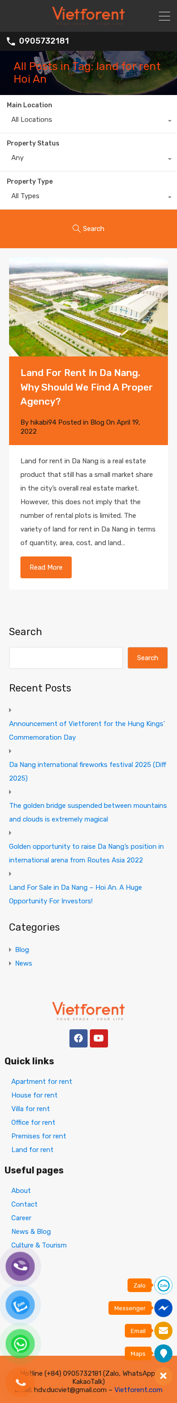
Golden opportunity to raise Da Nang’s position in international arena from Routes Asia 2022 (86, 853)
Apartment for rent (41, 1081)
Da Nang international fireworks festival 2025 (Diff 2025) (87, 771)
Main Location (29, 105)
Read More (46, 567)
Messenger (130, 1308)
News (23, 963)
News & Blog (31, 1232)
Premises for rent (38, 1136)
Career (21, 1218)
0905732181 (44, 41)
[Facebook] (78, 1038)
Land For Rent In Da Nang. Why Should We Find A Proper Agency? (86, 387)
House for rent (34, 1095)
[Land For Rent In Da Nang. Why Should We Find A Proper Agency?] (88, 307)
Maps (138, 1353)
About (21, 1191)
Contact (24, 1204)
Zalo (139, 1285)
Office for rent (33, 1122)
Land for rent (32, 1150)
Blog (97, 422)
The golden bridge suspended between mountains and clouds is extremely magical (88, 812)
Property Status (33, 143)
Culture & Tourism (39, 1245)
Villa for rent (30, 1109)
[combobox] (88, 122)
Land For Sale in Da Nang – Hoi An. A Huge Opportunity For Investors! (75, 894)
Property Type (30, 181)
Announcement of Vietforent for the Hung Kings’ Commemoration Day (87, 731)
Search (25, 632)
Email (138, 1331)
